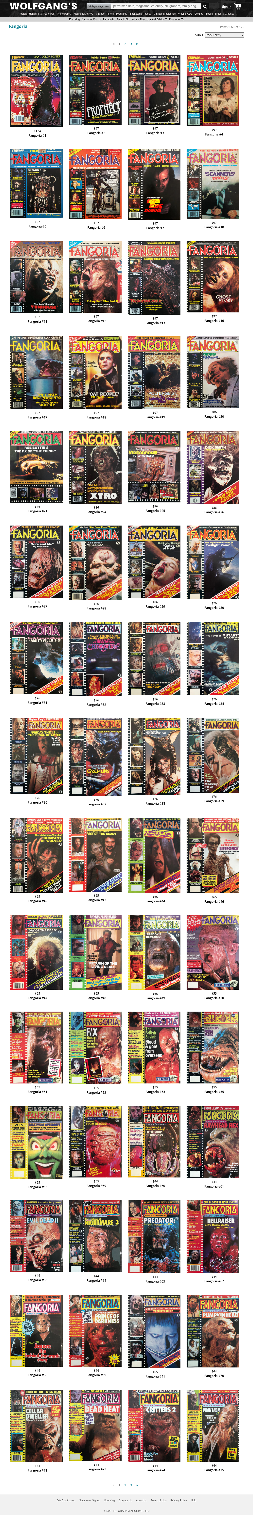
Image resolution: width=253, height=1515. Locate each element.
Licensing (109, 1500)
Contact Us (125, 1500)
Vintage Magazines (165, 13)
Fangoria (18, 26)
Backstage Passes (140, 13)
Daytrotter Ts (176, 19)
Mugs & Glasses (224, 13)
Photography (64, 13)
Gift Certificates (66, 1500)
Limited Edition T (157, 19)
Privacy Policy (178, 1500)
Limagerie (108, 19)
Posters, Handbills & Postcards (37, 13)
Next (137, 44)
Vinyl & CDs (185, 13)
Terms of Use (158, 1500)
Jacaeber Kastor (91, 19)
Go (205, 6)
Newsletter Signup (89, 1500)
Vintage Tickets (105, 13)
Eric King (74, 19)
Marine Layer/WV (83, 13)
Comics (198, 13)
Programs (121, 13)
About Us (141, 1500)
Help (193, 1500)
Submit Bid (123, 19)
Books (209, 13)
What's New (138, 19)
